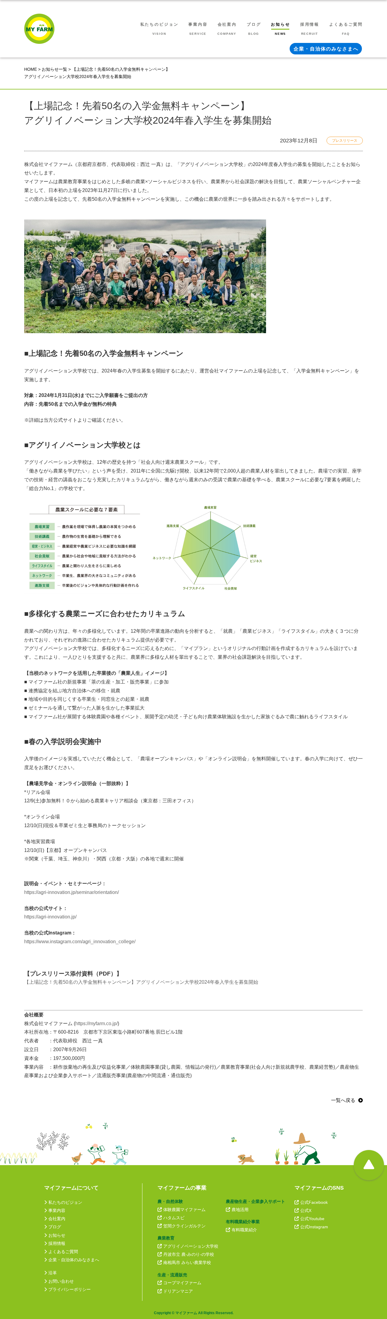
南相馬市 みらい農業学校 (187, 1262)
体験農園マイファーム (184, 1209)
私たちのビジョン (65, 1202)
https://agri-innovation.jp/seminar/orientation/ (71, 892)
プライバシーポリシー (69, 1289)
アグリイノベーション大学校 (190, 1246)
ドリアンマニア (178, 1291)
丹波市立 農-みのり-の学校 (188, 1254)
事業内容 (56, 1210)
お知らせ (56, 1235)
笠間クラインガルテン (184, 1225)
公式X (305, 1210)
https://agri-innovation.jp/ (50, 916)
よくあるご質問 (63, 1251)
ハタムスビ (173, 1217)
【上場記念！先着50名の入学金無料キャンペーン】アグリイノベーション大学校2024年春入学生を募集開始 (141, 982)
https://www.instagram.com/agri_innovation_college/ (79, 941)
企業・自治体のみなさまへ (73, 1259)
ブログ (54, 1226)
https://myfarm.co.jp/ (96, 1023)
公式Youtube (312, 1218)
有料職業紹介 (244, 1229)
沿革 (52, 1272)
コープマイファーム (182, 1282)
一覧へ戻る (343, 1100)
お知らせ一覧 (54, 69)
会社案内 (56, 1218)
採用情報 (56, 1243)
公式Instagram (314, 1226)
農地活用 (240, 1209)
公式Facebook (314, 1202)
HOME (30, 69)
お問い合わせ (61, 1281)
